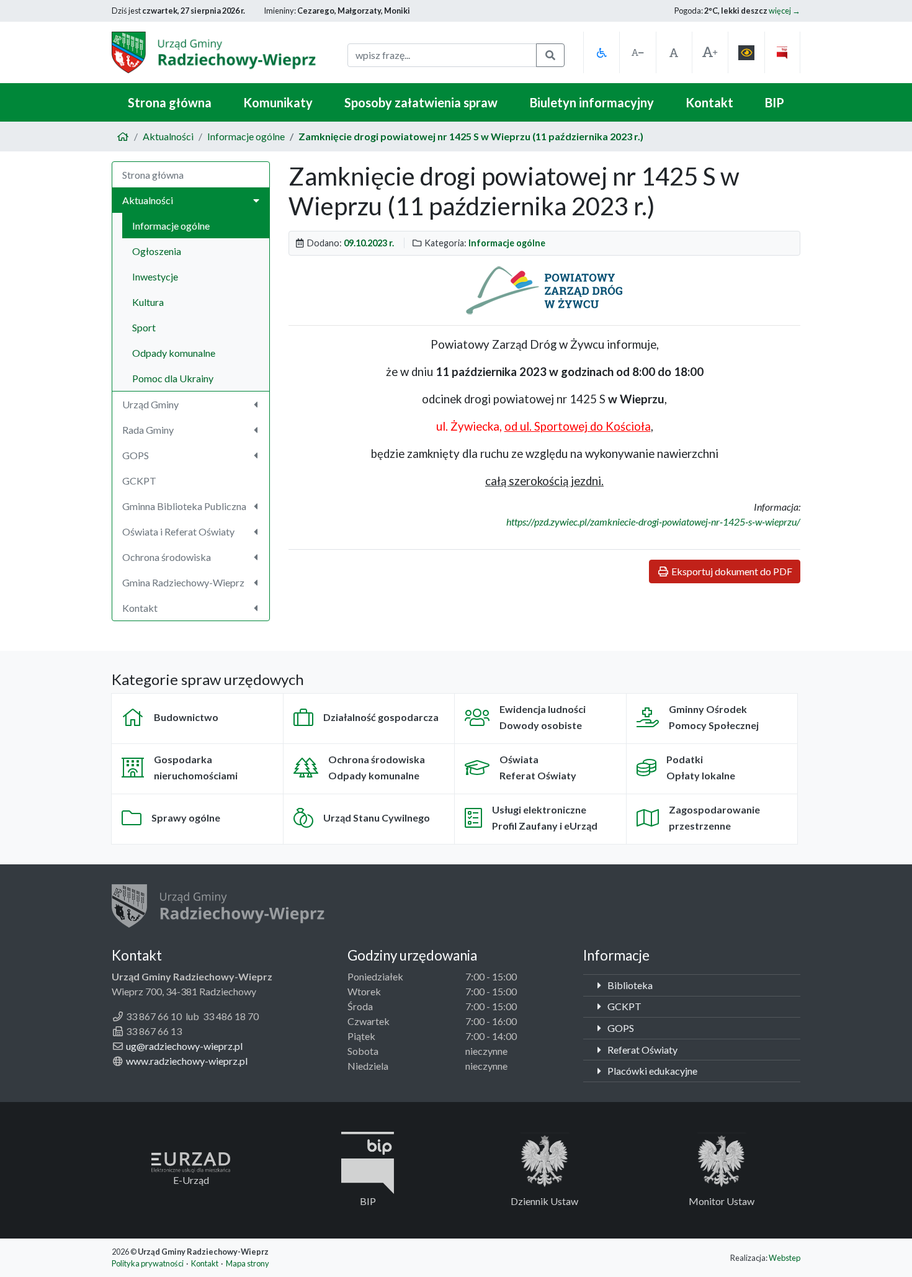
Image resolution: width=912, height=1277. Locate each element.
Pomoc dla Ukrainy (172, 378)
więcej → (784, 11)
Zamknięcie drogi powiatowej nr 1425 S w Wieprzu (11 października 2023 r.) (470, 136)
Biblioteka (629, 985)
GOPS (620, 1028)
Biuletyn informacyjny (592, 102)
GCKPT (139, 480)
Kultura (148, 302)
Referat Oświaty (641, 1049)
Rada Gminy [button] (148, 430)
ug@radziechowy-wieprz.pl (184, 1046)
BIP (774, 102)
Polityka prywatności (148, 1263)
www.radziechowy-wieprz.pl (187, 1061)
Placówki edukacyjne (651, 1071)
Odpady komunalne (173, 353)
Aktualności (168, 136)
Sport (144, 327)
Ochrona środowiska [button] (166, 557)
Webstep (784, 1258)
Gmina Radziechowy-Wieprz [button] (183, 582)
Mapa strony (247, 1263)
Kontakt (709, 102)
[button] (601, 52)
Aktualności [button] (147, 200)
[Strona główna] (123, 136)
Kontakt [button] (140, 608)
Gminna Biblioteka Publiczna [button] (184, 506)
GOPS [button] (135, 455)
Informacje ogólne (246, 136)
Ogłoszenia (156, 251)
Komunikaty (278, 102)
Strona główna (170, 102)
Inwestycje (155, 276)
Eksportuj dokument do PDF (730, 571)
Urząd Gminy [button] (150, 404)
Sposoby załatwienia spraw (421, 102)
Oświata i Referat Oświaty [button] (178, 531)
